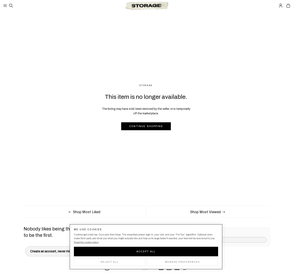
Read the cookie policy (86, 242)
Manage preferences (182, 262)
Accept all (146, 251)
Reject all (109, 262)
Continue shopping (146, 126)
